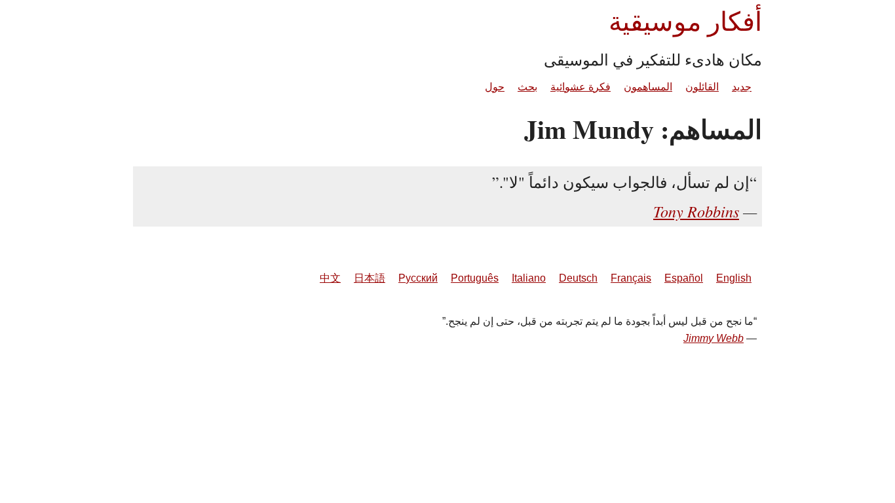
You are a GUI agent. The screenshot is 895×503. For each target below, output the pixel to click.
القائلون (702, 86)
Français (631, 278)
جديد (742, 86)
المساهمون (648, 86)
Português (475, 278)
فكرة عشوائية (580, 86)
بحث (527, 86)
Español (683, 278)
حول (495, 86)
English (734, 278)
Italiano (529, 278)
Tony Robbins (696, 210)
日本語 (369, 278)
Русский (418, 278)
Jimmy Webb (713, 338)
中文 (330, 278)
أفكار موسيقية (685, 20)
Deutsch (578, 278)
